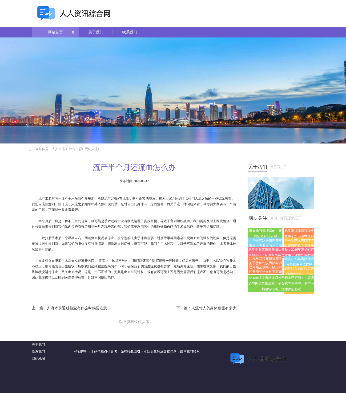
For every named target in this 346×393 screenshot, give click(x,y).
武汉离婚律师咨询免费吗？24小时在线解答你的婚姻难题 (299, 236)
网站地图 (38, 358)
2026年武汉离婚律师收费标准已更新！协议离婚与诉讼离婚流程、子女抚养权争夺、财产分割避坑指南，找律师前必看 (281, 283)
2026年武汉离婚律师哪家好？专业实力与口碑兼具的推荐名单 (265, 245)
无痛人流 (91, 149)
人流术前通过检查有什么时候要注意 (77, 308)
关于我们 (95, 32)
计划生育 (75, 149)
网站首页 (55, 32)
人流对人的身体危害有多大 (214, 308)
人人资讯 (58, 149)
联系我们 (129, 32)
